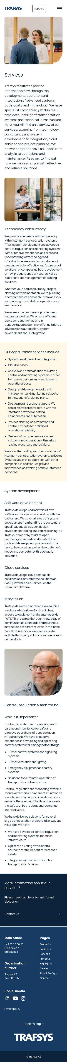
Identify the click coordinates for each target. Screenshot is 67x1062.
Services (45, 954)
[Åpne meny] (59, 8)
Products (45, 944)
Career (44, 968)
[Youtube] (15, 998)
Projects (45, 958)
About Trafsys (48, 973)
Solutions (45, 949)
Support (39, 8)
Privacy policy (12, 1008)
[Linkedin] (7, 998)
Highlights (46, 963)
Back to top (32, 1024)
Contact (45, 978)
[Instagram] (23, 998)
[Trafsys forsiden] (13, 8)
